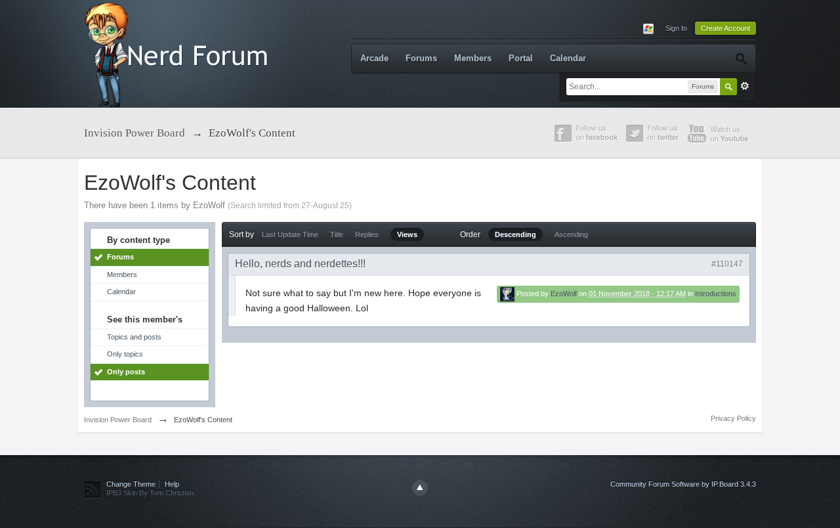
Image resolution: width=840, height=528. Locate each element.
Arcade (374, 58)
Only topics (125, 354)
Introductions (715, 293)
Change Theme (131, 484)
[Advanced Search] (740, 58)
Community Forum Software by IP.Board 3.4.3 (683, 484)
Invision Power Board (118, 420)
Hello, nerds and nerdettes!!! (300, 263)
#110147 (727, 264)
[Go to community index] (179, 53)
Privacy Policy (733, 418)
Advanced (745, 86)
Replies (367, 234)
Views (407, 234)
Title (336, 234)
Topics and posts (134, 337)
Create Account (725, 28)
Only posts (126, 372)
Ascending (571, 234)
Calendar (568, 58)
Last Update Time (290, 234)
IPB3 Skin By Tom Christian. (151, 492)
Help (172, 484)
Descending (515, 234)
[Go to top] (420, 488)
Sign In (676, 28)
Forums (421, 58)
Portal (521, 58)
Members (473, 58)
